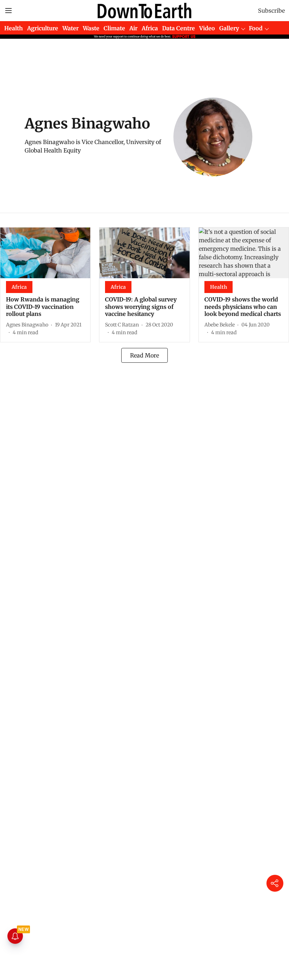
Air (133, 28)
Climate (114, 28)
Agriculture (42, 28)
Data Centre (178, 28)
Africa (150, 28)
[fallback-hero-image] (45, 253)
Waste (91, 28)
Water (70, 28)
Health (13, 28)
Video (207, 28)
